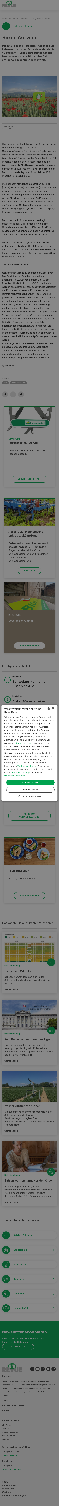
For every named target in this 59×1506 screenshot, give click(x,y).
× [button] (53, 708)
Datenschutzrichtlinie (14, 775)
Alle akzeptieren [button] (30, 782)
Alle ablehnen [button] (30, 789)
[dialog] (29, 753)
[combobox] (49, 708)
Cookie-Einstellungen (21, 772)
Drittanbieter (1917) (23, 743)
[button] (29, 796)
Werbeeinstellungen (27, 766)
